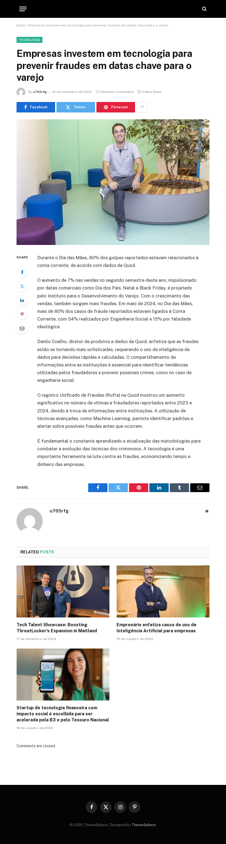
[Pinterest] (22, 314)
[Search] (204, 9)
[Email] (22, 328)
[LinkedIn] (22, 300)
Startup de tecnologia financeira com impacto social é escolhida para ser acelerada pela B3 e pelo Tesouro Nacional (63, 713)
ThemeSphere (143, 825)
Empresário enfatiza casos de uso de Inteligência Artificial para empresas (157, 627)
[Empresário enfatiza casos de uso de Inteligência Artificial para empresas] (163, 592)
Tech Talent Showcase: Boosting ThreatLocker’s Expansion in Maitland (57, 627)
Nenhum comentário (117, 92)
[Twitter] (22, 286)
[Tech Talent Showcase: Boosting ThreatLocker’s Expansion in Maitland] (63, 592)
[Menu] (22, 9)
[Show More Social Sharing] (141, 107)
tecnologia (29, 40)
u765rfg (40, 92)
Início (21, 25)
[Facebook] (22, 272)
